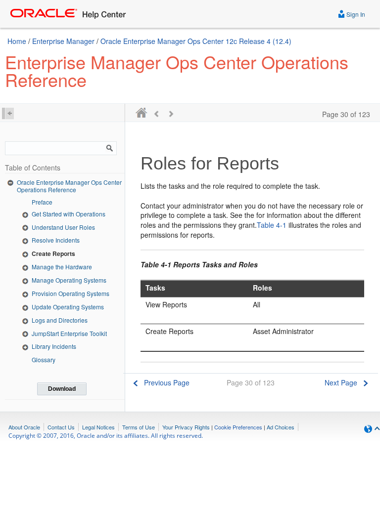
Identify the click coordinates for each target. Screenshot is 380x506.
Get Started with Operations (68, 214)
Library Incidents (54, 346)
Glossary (43, 359)
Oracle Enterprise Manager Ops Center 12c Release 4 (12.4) (195, 41)
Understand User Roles (63, 227)
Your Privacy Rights (186, 427)
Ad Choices (280, 427)
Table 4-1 (271, 225)
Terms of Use (138, 427)
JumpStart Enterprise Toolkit (69, 333)
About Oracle (24, 427)
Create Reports (53, 253)
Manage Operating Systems (69, 280)
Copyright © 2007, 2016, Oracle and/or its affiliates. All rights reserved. (105, 435)
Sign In (355, 14)
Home (16, 41)
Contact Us (61, 427)
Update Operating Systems (68, 306)
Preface (42, 202)
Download (62, 388)
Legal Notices (98, 427)
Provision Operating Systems (70, 293)
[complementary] (238, 427)
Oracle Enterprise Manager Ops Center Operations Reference (69, 186)
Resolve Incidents (56, 240)
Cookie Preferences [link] (238, 427)
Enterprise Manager (63, 41)
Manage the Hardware (62, 266)
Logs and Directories (60, 320)
